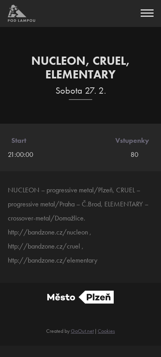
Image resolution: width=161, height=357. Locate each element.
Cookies (106, 330)
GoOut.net (82, 330)
